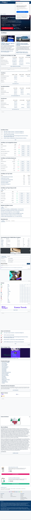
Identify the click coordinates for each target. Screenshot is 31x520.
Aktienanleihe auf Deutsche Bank (6, 181)
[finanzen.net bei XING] (18, 491)
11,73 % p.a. (28, 103)
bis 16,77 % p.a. (21, 61)
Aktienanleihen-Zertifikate (5, 362)
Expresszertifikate (4, 365)
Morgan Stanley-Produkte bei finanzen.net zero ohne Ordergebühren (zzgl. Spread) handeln (12, 267)
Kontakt (2, 494)
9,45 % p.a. (15, 77)
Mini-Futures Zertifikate (5, 375)
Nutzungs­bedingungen (23, 497)
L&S (8, 295)
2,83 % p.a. (15, 101)
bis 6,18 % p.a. (15, 64)
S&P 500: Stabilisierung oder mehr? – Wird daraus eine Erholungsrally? (14, 341)
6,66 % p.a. (28, 104)
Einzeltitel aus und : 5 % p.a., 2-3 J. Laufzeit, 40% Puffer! (11, 216)
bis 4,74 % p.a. (28, 63)
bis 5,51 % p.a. (21, 63)
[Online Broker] (5, 2)
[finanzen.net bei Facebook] (11, 491)
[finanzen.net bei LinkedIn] (16, 491)
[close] (27, 3)
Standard (8, 256)
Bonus (28, 147)
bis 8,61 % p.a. (21, 60)
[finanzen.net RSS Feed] (21, 491)
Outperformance (4, 378)
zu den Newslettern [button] (15, 390)
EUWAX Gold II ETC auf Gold (5, 178)
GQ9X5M (2, 240)
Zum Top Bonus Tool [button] (15, 83)
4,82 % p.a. (22, 92)
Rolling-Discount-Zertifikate (6, 379)
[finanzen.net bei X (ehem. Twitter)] (14, 491)
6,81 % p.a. (15, 103)
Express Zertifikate (7, 489)
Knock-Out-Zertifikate (5, 374)
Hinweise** (9, 69)
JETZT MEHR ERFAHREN (15, 483)
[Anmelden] (29, 2)
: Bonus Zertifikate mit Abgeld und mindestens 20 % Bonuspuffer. (11, 214)
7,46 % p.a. (28, 101)
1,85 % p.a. (15, 107)
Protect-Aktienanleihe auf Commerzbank (7, 176)
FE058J (2, 244)
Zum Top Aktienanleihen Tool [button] (15, 95)
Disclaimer (21, 496)
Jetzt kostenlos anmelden (7, 28)
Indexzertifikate (4, 371)
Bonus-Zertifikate (4, 363)
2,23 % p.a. (15, 104)
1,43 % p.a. (22, 107)
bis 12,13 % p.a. (14, 60)
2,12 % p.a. (22, 104)
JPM (8, 292)
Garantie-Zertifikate (4, 367)
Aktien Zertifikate (13, 488)
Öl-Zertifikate (4, 376)
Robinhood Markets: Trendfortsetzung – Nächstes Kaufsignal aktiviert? (14, 339)
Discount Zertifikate (3, 488)
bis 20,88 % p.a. (14, 61)
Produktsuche (2, 258)
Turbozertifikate (4, 380)
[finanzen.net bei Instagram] (9, 491)
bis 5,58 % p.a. (21, 64)
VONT (8, 300)
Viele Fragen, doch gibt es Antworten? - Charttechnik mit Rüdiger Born (14, 131)
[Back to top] (29, 519)
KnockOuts (13, 220)
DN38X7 (2, 243)
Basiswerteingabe (3, 260)
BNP (8, 284)
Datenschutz (22, 495)
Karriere (2, 495)
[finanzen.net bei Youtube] (13, 491)
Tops (2, 189)
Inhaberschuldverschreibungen (6, 372)
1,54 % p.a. (15, 81)
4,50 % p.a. (15, 92)
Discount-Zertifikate (5, 364)
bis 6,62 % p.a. (15, 63)
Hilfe (11, 494)
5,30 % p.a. (28, 107)
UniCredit (9, 291)
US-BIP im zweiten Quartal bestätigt (9, 134)
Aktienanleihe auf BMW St (4, 182)
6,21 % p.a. (15, 89)
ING (8, 288)
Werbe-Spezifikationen (13, 496)
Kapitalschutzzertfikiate (5, 373)
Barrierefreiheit (22, 499)
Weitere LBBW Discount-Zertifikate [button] (15, 66)
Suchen (28, 263)
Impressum (21, 494)
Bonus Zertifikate (8, 488)
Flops (5, 189)
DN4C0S (2, 241)
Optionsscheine (8, 220)
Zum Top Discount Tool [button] (15, 109)
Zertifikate (3, 220)
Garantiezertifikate (18, 488)
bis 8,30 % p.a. (15, 58)
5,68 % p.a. (22, 89)
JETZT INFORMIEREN (15, 474)
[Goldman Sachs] (2, 287)
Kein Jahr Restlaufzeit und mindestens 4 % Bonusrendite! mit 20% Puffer (12, 213)
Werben (12, 495)
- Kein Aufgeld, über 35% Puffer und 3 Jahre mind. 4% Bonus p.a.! (12, 210)
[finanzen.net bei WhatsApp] (19, 491)
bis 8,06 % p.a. (21, 58)
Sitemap (2, 497)
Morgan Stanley (4, 256)
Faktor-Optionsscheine (5, 366)
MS (8, 296)
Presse (1, 496)
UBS (8, 299)
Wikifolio (9, 302)
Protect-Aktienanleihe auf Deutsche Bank (7, 179)
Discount (23, 147)
